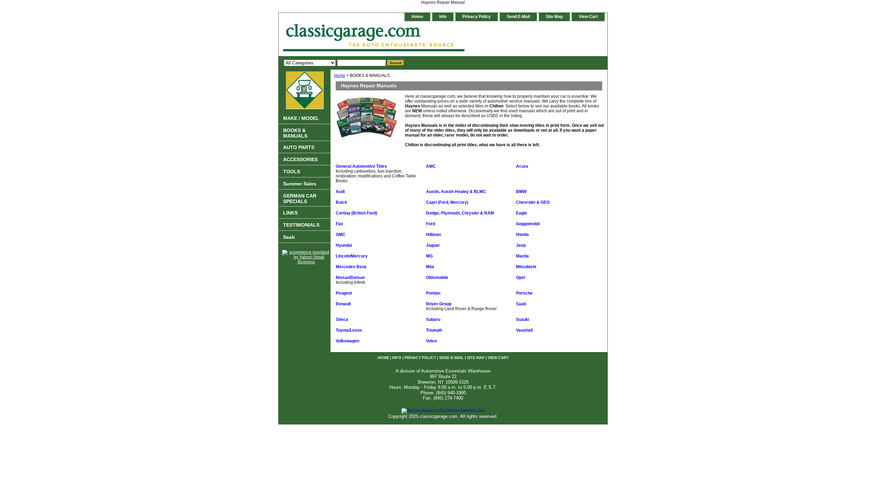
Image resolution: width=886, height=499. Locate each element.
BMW (521, 191)
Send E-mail (518, 16)
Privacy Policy (476, 16)
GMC (340, 234)
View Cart (588, 16)
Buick (341, 202)
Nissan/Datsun (350, 277)
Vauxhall (524, 330)
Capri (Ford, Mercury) (447, 202)
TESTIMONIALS (301, 225)
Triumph (434, 330)
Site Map (554, 16)
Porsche (524, 293)
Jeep (521, 245)
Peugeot (344, 293)
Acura (522, 166)
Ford (430, 223)
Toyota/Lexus (349, 330)
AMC (431, 166)
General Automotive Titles (361, 166)
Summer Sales (299, 183)
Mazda (522, 256)
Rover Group (438, 303)
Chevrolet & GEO (533, 202)
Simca (342, 319)
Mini (430, 266)
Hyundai (344, 245)
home (417, 16)
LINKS (290, 213)
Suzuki (522, 319)
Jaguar (433, 245)
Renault (343, 303)
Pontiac (433, 293)
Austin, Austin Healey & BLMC (456, 191)
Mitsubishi (526, 266)
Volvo (431, 341)
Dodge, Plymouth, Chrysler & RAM (460, 213)
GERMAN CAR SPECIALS (299, 198)
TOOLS (291, 171)
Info (442, 16)
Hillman (433, 234)
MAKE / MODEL (301, 118)
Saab (521, 303)
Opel (520, 277)
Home (339, 75)
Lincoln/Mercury (352, 256)
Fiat (339, 223)
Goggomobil (528, 223)
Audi (340, 191)
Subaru (433, 319)
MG (429, 256)
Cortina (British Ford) (356, 213)
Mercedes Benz (351, 266)
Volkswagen (347, 341)
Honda (522, 234)
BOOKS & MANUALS (295, 133)
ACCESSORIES (300, 159)
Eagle (521, 213)
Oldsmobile (437, 277)
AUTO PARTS (298, 147)
